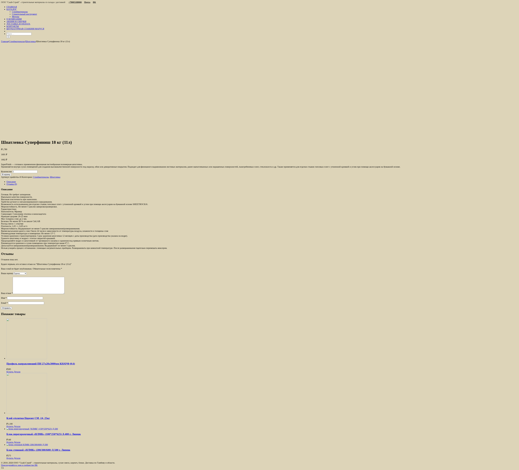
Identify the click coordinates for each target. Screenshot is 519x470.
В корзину (6, 174)
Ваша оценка (7, 273)
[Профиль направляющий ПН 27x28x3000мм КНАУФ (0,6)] (262, 339)
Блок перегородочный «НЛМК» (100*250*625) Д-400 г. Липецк (43, 434)
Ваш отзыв (7, 293)
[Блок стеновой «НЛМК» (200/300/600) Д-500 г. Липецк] (262, 444)
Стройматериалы (41, 177)
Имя (4, 298)
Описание (11, 182)
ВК (94, 2)
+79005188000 (75, 2)
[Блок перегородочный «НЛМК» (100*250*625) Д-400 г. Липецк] (262, 429)
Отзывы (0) (11, 184)
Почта (87, 2)
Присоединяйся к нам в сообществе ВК (19, 465)
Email (4, 303)
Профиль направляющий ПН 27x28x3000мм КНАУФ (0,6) (40, 363)
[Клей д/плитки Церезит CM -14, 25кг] (262, 393)
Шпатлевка (55, 177)
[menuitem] (262, 7)
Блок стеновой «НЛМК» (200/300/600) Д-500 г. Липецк (38, 450)
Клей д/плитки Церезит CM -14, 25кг (28, 418)
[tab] (262, 182)
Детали (16, 372)
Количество (6, 171)
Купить (9, 372)
